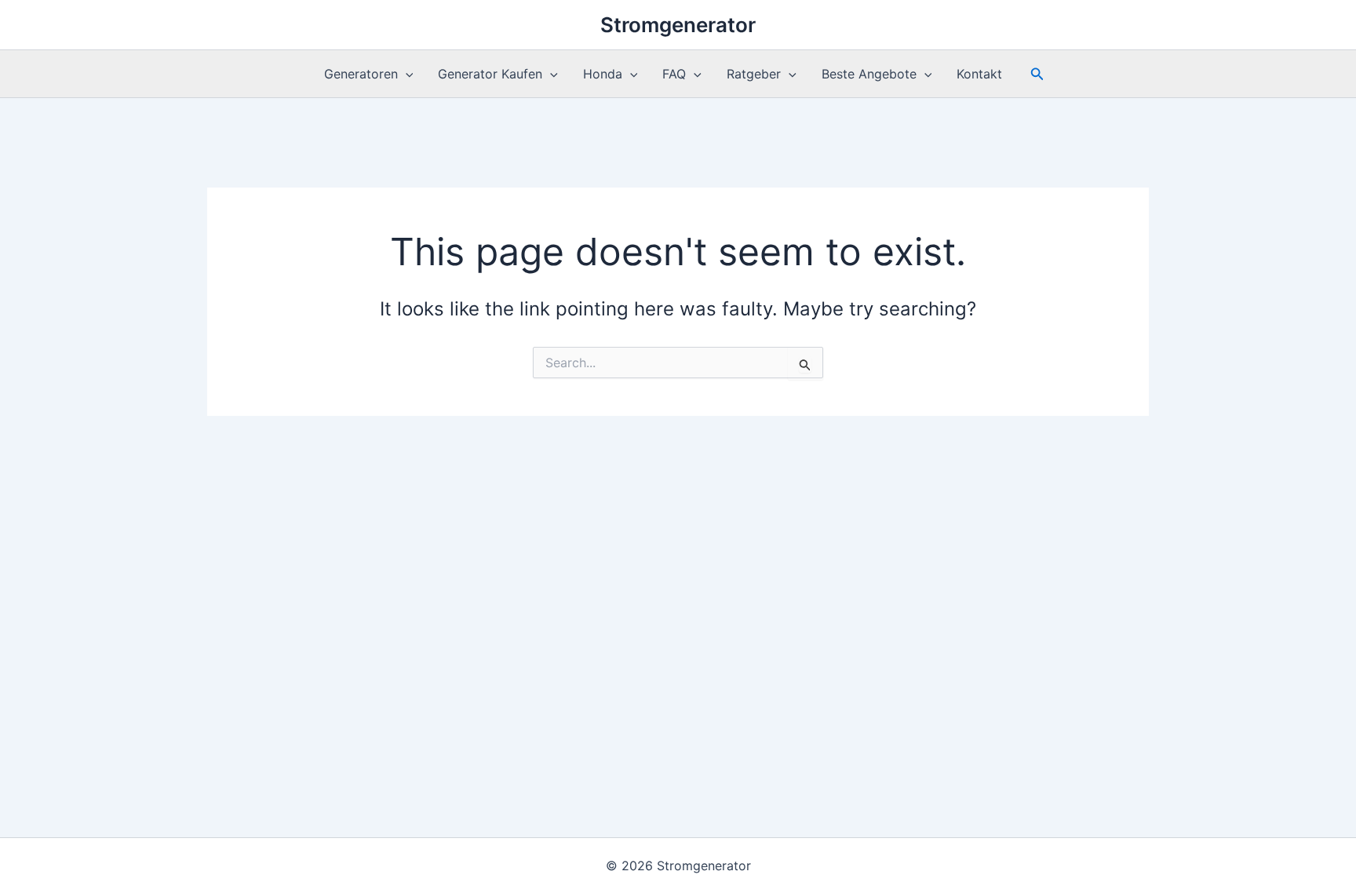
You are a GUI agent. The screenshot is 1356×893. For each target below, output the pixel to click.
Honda (602, 74)
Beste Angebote (869, 74)
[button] (406, 73)
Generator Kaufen (490, 74)
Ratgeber (754, 74)
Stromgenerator (678, 25)
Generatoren (361, 74)
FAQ (674, 74)
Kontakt (979, 74)
